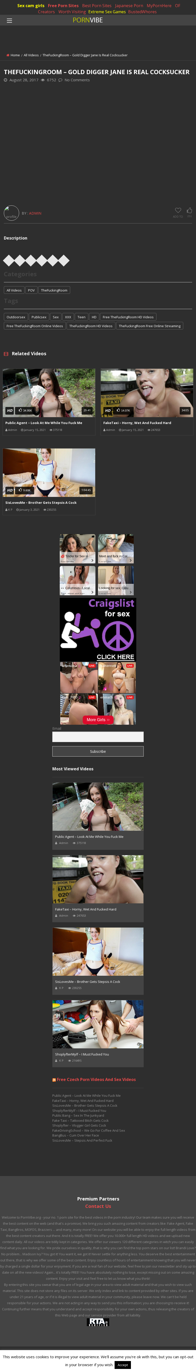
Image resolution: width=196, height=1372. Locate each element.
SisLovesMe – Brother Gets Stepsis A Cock (41, 502)
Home (15, 55)
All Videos (31, 55)
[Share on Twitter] (20, 259)
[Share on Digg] (53, 259)
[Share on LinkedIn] (42, 259)
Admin (35, 213)
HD (94, 317)
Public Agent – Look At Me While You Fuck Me (43, 422)
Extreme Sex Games (107, 12)
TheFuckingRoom (54, 290)
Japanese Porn (129, 5)
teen (81, 317)
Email (56, 728)
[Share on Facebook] (9, 259)
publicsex (39, 317)
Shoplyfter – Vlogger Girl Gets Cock (79, 1125)
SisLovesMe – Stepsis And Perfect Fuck (82, 1140)
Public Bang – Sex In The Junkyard (78, 1115)
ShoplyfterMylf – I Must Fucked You (82, 1054)
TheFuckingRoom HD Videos (91, 326)
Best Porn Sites (97, 5)
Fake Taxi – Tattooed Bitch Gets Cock (80, 1120)
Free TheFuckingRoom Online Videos (35, 326)
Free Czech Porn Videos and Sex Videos (96, 1079)
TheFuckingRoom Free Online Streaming (149, 326)
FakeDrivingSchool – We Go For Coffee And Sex (88, 1130)
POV (31, 290)
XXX (68, 317)
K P (10, 509)
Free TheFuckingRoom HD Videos (128, 317)
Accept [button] (123, 1365)
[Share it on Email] (64, 259)
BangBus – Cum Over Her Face (75, 1135)
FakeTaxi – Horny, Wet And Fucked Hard (137, 422)
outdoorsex (16, 317)
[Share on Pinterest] (31, 259)
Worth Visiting (72, 12)
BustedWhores (142, 12)
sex (56, 317)
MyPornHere (159, 5)
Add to (178, 216)
